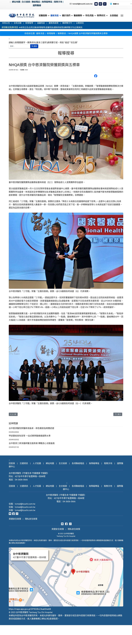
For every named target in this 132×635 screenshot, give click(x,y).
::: (10, 2)
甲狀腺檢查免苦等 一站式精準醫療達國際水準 (30, 435)
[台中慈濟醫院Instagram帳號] (17, 513)
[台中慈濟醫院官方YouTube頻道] (10, 513)
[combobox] (19, 46)
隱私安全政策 (31, 519)
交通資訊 (24, 463)
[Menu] (122, 15)
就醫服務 (43, 15)
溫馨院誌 (41, 23)
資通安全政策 (15, 519)
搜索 (35, 46)
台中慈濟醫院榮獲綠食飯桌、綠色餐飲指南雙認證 (31, 428)
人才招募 (37, 463)
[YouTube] (96, 4)
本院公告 (6, 23)
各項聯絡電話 (78, 463)
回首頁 (12, 463)
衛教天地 (58, 2)
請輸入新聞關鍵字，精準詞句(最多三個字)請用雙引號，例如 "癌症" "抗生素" (43, 42)
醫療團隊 (78, 15)
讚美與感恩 (53, 23)
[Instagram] (100, 4)
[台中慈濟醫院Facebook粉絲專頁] (13, 513)
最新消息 (54, 15)
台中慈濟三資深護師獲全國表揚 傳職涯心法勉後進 (32, 443)
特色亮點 (89, 15)
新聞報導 (29, 23)
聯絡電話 (36, 2)
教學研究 (101, 15)
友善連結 (114, 15)
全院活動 (18, 23)
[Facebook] (105, 4)
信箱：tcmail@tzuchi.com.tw (22, 504)
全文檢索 (26, 2)
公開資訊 (80, 23)
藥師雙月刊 (67, 23)
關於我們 (66, 15)
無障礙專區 (47, 2)
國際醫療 (37, 5)
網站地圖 (16, 2)
